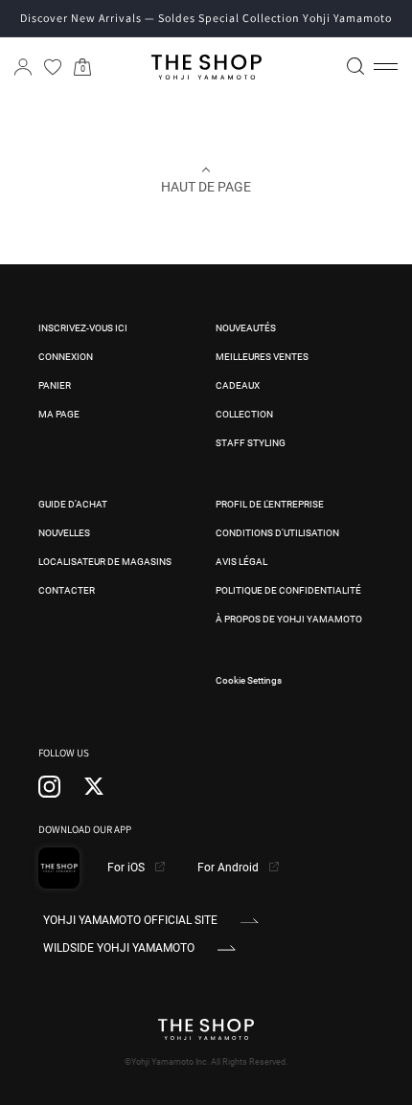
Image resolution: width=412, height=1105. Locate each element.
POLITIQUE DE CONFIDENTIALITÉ (288, 590)
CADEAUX (238, 385)
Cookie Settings (249, 680)
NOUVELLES (64, 533)
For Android (229, 867)
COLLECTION (244, 414)
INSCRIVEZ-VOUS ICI (82, 328)
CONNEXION (65, 356)
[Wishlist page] (52, 67)
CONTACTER (66, 590)
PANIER (54, 385)
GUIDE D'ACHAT (72, 504)
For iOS (127, 867)
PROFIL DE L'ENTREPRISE (270, 504)
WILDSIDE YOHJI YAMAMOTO (119, 948)
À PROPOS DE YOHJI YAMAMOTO (289, 619)
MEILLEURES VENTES (262, 356)
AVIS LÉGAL (241, 561)
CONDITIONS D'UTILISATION (277, 533)
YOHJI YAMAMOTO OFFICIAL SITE (130, 920)
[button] (386, 67)
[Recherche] (355, 66)
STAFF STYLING (251, 443)
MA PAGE (59, 414)
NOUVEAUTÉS (246, 328)
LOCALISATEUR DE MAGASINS (105, 561)
